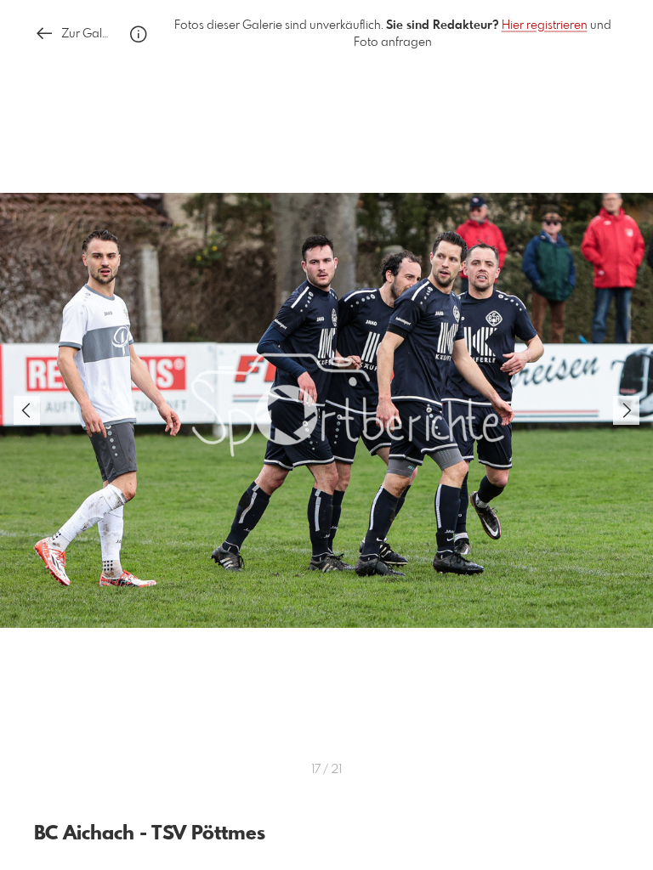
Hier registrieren (545, 25)
